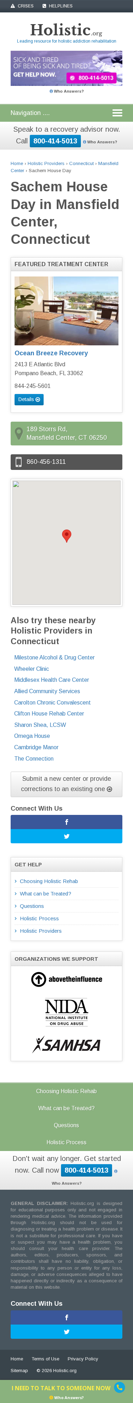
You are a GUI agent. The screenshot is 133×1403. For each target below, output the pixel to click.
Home (17, 163)
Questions (32, 906)
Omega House (32, 736)
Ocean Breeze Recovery (51, 353)
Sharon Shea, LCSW (40, 725)
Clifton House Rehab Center (49, 714)
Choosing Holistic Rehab (49, 881)
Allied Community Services (47, 691)
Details (26, 399)
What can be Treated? (45, 893)
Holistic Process (39, 918)
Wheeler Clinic (31, 669)
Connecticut (81, 163)
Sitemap (19, 1370)
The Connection (34, 759)
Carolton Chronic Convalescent (52, 703)
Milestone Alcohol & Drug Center (54, 657)
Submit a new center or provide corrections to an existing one (66, 784)
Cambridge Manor (36, 747)
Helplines (60, 6)
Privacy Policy (83, 1358)
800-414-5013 (55, 141)
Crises (25, 6)
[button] (66, 536)
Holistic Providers (46, 163)
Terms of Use (45, 1358)
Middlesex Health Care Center (51, 680)
